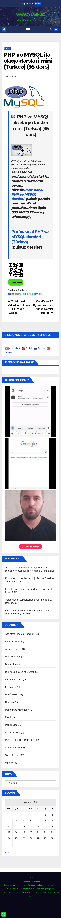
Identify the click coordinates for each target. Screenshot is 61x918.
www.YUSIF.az (30, 14)
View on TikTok (32, 546)
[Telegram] (33, 294)
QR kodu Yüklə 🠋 (16, 282)
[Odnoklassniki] (16, 294)
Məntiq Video (12, 725)
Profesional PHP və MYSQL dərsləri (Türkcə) (30, 236)
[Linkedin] (36, 294)
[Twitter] (19, 294)
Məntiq (8, 717)
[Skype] (23, 294)
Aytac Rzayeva (13, 641)
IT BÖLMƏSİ (11, 694)
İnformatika (10, 687)
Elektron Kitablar (13, 679)
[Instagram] (12, 294)
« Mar (8, 852)
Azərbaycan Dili (13, 649)
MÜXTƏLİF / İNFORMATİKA (19, 740)
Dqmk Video (11, 664)
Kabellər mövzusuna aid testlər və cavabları (27, 589)
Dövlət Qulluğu (13, 656)
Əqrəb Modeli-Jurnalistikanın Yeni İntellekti (27, 600)
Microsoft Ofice (12, 732)
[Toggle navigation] (28, 29)
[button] (51, 29)
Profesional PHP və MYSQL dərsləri (27, 194)
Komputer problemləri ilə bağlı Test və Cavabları (30, 578)
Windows (10, 763)
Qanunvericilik (12, 747)
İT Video (7, 48)
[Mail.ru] (26, 294)
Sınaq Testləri (12, 755)
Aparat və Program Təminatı (19, 634)
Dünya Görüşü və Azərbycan (20, 672)
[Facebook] (9, 294)
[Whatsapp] (30, 294)
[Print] (40, 294)
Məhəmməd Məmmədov (17, 710)
